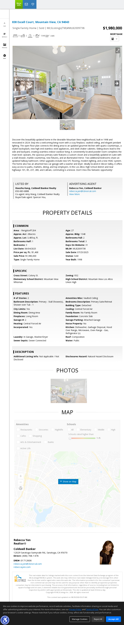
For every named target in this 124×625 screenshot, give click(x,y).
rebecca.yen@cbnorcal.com (82, 191)
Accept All (113, 619)
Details (4, 37)
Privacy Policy (75, 609)
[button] (5, 620)
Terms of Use (92, 609)
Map (4, 58)
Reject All (98, 619)
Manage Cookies (79, 619)
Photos (4, 47)
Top (4, 26)
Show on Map (69, 481)
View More (74, 194)
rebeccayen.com (22, 566)
